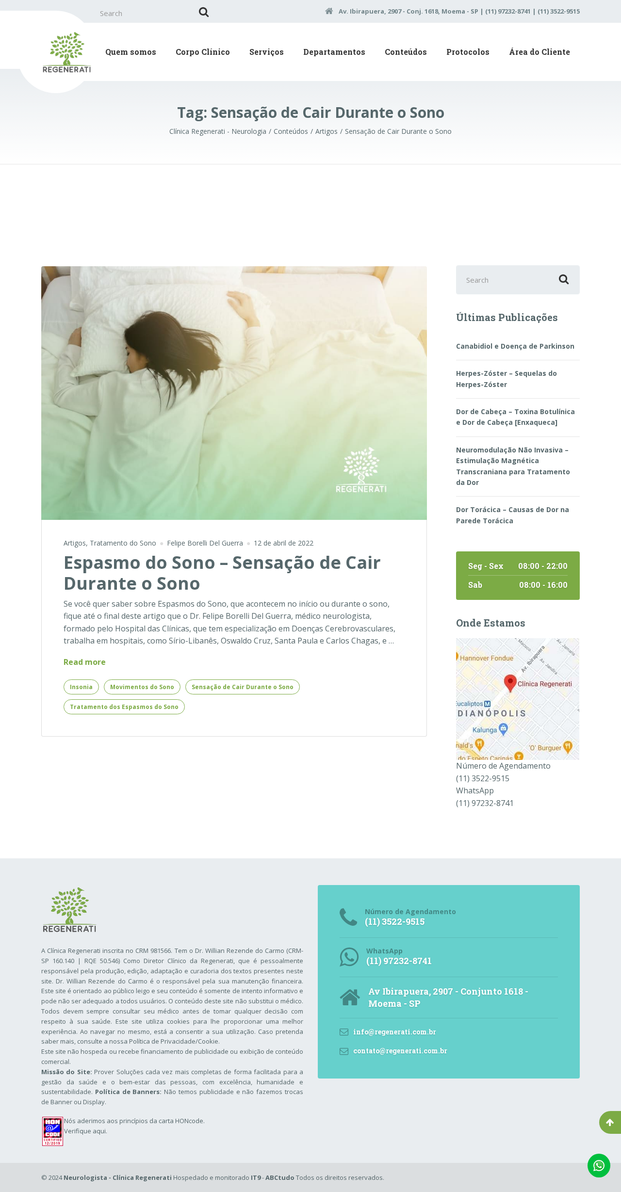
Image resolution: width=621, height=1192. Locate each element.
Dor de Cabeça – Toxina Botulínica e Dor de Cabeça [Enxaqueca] (515, 417)
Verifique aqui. (85, 1131)
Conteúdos (406, 52)
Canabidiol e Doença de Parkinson (515, 346)
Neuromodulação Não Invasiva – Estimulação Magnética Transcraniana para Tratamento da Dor (513, 466)
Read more (85, 662)
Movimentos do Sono (142, 687)
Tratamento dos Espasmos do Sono (124, 707)
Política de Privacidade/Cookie (173, 1041)
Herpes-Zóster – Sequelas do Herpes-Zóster (506, 378)
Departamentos (334, 52)
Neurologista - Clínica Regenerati (118, 1177)
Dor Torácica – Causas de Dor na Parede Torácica (512, 515)
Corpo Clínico (203, 52)
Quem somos (130, 52)
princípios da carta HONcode (161, 1120)
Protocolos (468, 52)
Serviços (266, 52)
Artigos (75, 543)
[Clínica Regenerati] (517, 698)
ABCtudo (279, 1177)
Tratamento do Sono (123, 543)
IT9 (256, 1177)
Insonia (81, 687)
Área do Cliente (539, 52)
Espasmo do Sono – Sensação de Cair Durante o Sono (222, 572)
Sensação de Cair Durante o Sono (243, 687)
